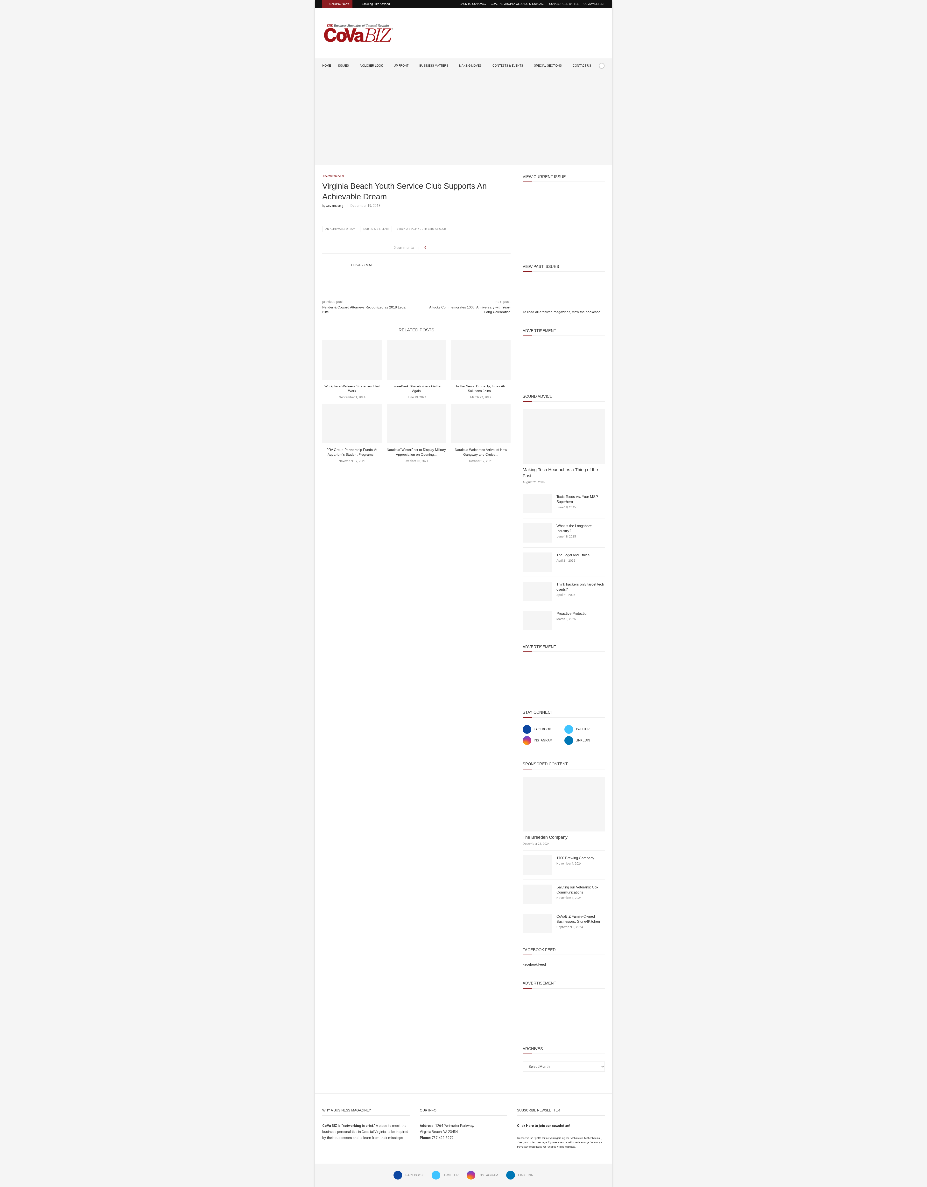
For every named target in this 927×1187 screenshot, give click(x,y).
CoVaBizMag (334, 206)
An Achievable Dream (340, 228)
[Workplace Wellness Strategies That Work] (352, 360)
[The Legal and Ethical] (537, 562)
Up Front (401, 65)
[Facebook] (588, 80)
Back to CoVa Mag (473, 3)
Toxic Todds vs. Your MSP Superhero (577, 499)
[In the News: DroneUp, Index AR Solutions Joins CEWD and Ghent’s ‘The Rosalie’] (481, 360)
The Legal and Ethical (573, 555)
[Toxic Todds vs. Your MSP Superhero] (537, 503)
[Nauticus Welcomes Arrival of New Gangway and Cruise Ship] (481, 423)
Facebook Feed (534, 964)
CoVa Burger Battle (564, 3)
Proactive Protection (572, 613)
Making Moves (470, 65)
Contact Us (582, 65)
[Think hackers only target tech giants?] (537, 591)
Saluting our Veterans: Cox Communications (577, 889)
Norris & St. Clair (376, 228)
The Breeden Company (545, 837)
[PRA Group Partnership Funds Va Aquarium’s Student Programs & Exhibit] (352, 423)
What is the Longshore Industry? (574, 528)
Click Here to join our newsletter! (543, 1126)
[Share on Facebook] (431, 248)
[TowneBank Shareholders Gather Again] (416, 360)
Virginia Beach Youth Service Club (421, 228)
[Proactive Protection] (537, 620)
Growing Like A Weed (376, 4)
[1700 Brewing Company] (537, 865)
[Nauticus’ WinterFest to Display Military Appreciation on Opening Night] (416, 423)
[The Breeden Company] (564, 804)
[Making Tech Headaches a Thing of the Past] (564, 436)
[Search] (602, 80)
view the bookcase (586, 312)
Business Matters (433, 65)
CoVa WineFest (594, 3)
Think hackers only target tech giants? (580, 586)
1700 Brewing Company (575, 858)
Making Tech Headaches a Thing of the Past (560, 472)
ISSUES (343, 65)
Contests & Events (507, 65)
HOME (326, 65)
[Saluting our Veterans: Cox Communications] (537, 894)
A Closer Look (371, 65)
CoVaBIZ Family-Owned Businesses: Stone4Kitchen (578, 918)
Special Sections (548, 65)
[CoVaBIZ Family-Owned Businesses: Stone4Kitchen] (537, 923)
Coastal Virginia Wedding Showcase (517, 3)
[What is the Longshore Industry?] (537, 533)
